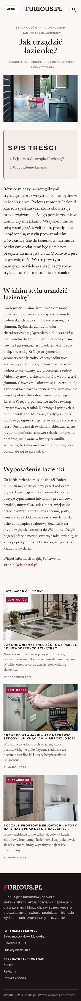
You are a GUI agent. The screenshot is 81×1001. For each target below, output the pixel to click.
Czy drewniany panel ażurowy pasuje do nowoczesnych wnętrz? (40, 646)
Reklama (9, 971)
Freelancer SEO (14, 943)
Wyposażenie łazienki (30, 167)
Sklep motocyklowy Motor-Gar (24, 936)
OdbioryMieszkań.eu (17, 950)
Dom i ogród (55, 27)
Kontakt (8, 964)
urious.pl (43, 9)
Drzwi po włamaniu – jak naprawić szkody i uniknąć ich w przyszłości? (39, 737)
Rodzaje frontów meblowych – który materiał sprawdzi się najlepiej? (40, 827)
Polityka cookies (14, 978)
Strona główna (28, 27)
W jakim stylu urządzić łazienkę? (38, 159)
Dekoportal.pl (26, 565)
